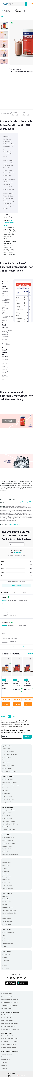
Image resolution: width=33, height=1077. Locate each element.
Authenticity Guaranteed (9, 910)
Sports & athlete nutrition (8, 1044)
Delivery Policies (6, 877)
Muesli (4, 938)
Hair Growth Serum (7, 840)
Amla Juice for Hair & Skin (9, 821)
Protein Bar (5, 941)
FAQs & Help (5, 865)
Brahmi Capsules (7, 818)
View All (30, 653)
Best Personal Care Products (10, 854)
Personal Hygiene (7, 846)
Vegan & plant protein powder (9, 1005)
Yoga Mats (4, 1062)
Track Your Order (7, 885)
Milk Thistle (5, 827)
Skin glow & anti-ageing (8, 1026)
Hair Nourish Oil (6, 849)
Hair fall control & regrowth (9, 1023)
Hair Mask (5, 852)
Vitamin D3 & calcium (8, 799)
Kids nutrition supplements (9, 1036)
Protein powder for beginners (9, 999)
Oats (3, 935)
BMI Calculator (6, 862)
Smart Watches (5, 1057)
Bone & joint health (6, 1020)
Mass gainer (5, 760)
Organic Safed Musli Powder (10, 824)
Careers (4, 916)
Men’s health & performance (9, 1041)
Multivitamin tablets (7, 779)
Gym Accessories (6, 1054)
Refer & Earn (6, 899)
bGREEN (4, 966)
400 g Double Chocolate (23, 600)
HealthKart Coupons (8, 907)
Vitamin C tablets (7, 796)
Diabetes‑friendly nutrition (8, 1047)
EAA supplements (7, 768)
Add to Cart (17, 699)
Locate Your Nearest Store (9, 913)
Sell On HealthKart (7, 921)
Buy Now (6, 704)
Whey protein (6, 748)
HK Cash (4, 904)
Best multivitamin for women (10, 785)
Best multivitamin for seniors (10, 788)
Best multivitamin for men (9, 782)
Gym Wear (4, 1068)
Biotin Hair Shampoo (8, 837)
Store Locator (6, 874)
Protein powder (6, 757)
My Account (5, 871)
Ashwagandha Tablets (8, 810)
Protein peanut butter (8, 932)
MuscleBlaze (6, 954)
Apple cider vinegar (7, 943)
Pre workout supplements (9, 771)
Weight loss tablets (6, 1015)
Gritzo (4, 963)
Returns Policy (6, 879)
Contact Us (5, 868)
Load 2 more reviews (16, 647)
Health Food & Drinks (14, 524)
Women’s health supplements (9, 1038)
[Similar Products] (6, 666)
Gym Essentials (5, 1059)
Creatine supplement (8, 765)
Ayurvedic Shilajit (7, 812)
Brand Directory (6, 918)
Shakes (4, 946)
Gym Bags (4, 1065)
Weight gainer (6, 763)
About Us (5, 896)
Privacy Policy (6, 882)
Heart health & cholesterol (8, 1018)
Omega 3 (5, 790)
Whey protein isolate (8, 751)
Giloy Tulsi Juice (6, 815)
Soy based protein (6, 1008)
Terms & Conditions (7, 888)
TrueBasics (5, 960)
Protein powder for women (9, 1002)
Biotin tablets (6, 793)
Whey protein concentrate (9, 754)
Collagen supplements (8, 802)
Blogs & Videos (6, 924)
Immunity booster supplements (10, 1029)
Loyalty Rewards (7, 901)
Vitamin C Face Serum (8, 829)
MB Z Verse (5, 968)
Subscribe (27, 736)
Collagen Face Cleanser (8, 843)
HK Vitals (4, 957)
